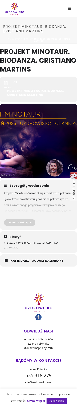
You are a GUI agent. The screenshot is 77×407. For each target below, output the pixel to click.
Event (18, 39)
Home (10, 39)
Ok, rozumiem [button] (56, 401)
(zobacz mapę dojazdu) (38, 348)
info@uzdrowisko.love (38, 382)
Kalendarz (19, 260)
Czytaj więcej (36, 401)
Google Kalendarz (47, 260)
